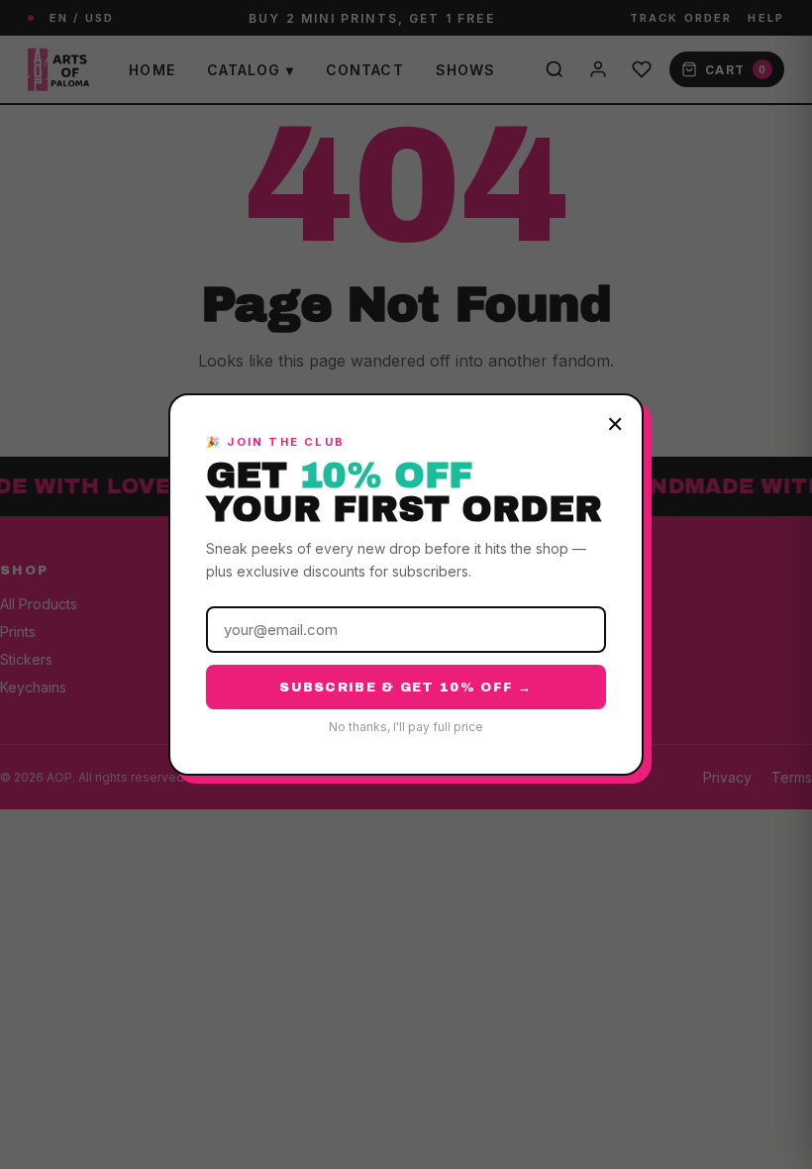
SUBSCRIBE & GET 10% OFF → (406, 687)
